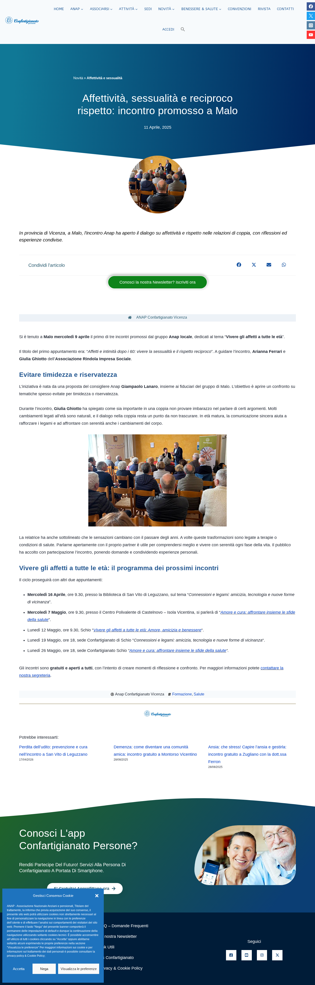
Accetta (18, 969)
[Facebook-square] (231, 955)
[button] (97, 895)
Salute (199, 694)
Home (59, 9)
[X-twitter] (277, 955)
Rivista (264, 9)
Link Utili (106, 947)
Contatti (285, 9)
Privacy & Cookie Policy (121, 968)
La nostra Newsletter (118, 936)
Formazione (182, 694)
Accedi (168, 29)
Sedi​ (148, 9)
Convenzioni (239, 9)
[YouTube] (311, 35)
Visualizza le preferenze (79, 969)
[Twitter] (311, 16)
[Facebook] (311, 6)
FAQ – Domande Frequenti (123, 926)
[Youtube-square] (246, 955)
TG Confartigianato (116, 957)
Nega (44, 969)
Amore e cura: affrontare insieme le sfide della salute (177, 650)
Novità (78, 78)
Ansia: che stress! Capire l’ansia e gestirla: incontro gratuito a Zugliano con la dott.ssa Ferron (247, 754)
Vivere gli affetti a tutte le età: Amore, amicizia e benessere (147, 630)
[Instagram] (311, 25)
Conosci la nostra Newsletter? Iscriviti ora (157, 282)
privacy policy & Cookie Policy (26, 955)
